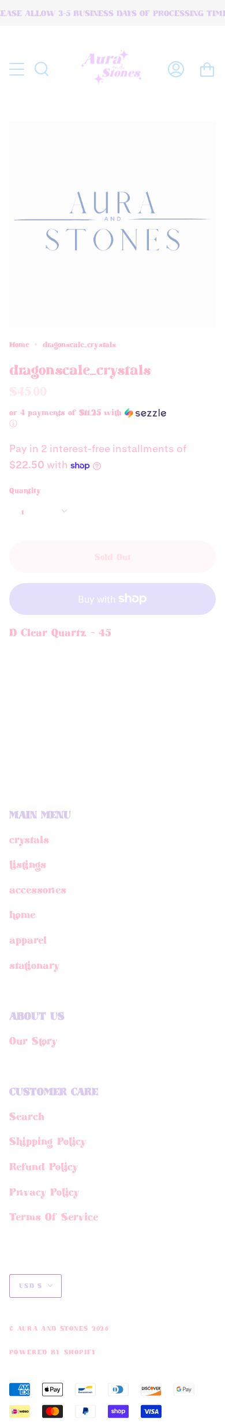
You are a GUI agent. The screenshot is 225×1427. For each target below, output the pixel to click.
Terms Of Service (53, 1216)
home (22, 914)
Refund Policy (43, 1166)
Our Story (33, 1040)
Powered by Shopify (53, 1352)
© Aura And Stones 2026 (59, 1328)
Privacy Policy (44, 1191)
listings (27, 864)
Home (19, 344)
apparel (28, 939)
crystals (29, 839)
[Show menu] (18, 69)
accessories (37, 889)
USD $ (31, 1285)
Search (26, 1116)
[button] (92, 418)
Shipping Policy (47, 1140)
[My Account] (176, 69)
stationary (34, 964)
